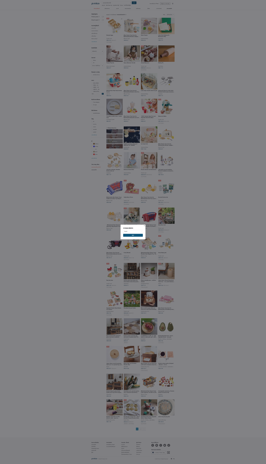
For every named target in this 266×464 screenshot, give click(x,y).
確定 (133, 235)
